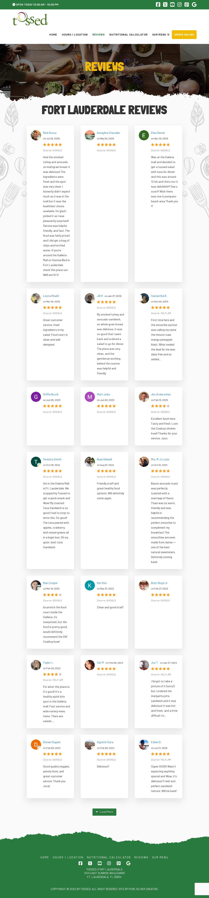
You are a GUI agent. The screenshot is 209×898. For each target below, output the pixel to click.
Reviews (141, 857)
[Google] (194, 4)
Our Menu (160, 857)
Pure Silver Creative (143, 889)
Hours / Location (68, 857)
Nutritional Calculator (109, 857)
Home (44, 857)
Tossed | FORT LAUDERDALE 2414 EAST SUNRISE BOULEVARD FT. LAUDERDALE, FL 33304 (104, 873)
